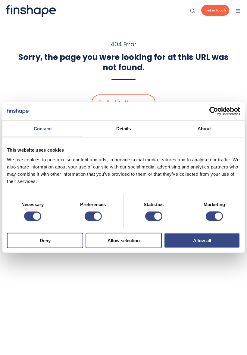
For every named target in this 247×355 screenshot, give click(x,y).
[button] (192, 11)
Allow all (202, 240)
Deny (45, 240)
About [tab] (204, 128)
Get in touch (215, 10)
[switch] (93, 216)
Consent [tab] (43, 128)
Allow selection (124, 240)
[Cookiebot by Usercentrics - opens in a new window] (213, 111)
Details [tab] (123, 128)
